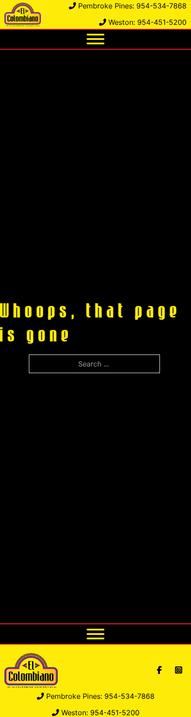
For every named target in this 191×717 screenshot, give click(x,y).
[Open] (95, 39)
